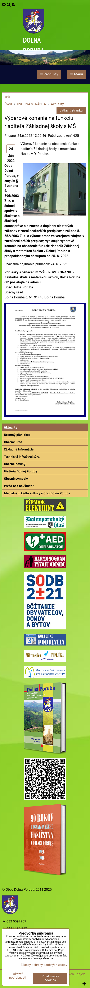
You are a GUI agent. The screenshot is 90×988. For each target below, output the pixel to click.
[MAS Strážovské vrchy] (45, 677)
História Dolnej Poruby (20, 471)
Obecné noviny (14, 463)
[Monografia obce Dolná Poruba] (45, 753)
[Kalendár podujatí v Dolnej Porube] (45, 644)
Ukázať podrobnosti (17, 975)
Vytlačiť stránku (71, 110)
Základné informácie (18, 449)
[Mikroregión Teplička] (45, 661)
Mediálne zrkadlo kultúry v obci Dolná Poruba (37, 493)
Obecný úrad (13, 441)
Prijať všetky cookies (50, 978)
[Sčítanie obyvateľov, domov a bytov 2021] (45, 628)
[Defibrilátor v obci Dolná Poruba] (45, 550)
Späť (7, 96)
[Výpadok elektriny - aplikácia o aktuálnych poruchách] (45, 510)
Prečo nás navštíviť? (19, 485)
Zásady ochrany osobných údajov (44, 965)
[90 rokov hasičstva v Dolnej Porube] (45, 874)
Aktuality (10, 427)
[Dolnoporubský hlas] (45, 527)
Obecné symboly (16, 478)
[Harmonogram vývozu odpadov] (45, 567)
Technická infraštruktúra (22, 456)
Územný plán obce (17, 434)
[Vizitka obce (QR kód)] (45, 798)
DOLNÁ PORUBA (33, 45)
